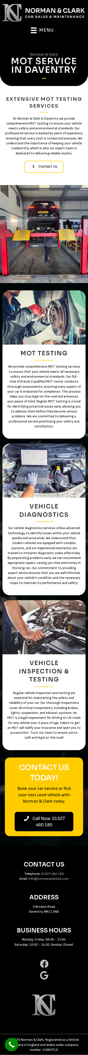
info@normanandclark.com (48, 879)
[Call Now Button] (11, 1044)
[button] (44, 167)
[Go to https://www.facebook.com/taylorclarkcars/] (44, 963)
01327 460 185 (52, 874)
